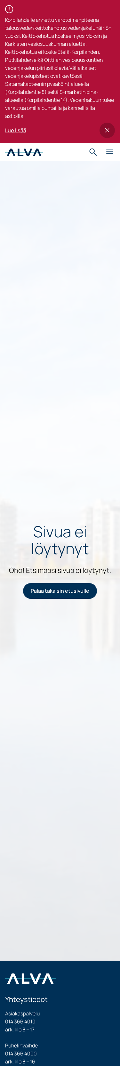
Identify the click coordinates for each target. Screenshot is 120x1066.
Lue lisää (15, 130)
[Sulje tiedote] (107, 130)
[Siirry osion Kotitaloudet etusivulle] (24, 151)
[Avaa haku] (94, 152)
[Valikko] (110, 152)
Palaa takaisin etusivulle (60, 590)
